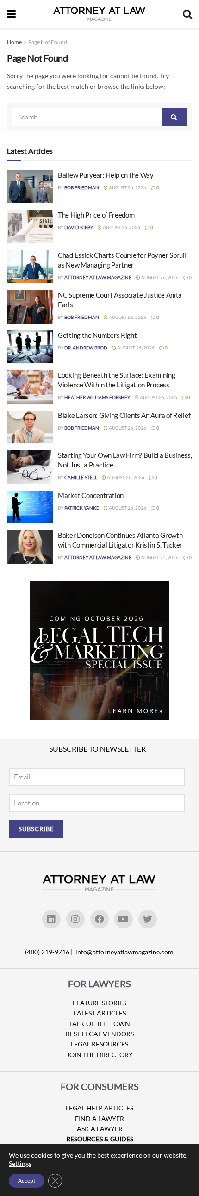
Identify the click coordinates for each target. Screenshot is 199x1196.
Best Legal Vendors (100, 1034)
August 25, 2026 (159, 557)
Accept (26, 1180)
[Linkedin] (51, 919)
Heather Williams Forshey (97, 397)
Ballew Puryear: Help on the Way (106, 175)
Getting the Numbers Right (97, 335)
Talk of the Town (99, 1024)
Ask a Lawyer (100, 1129)
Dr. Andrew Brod (85, 347)
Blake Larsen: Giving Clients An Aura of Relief (124, 415)
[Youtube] (123, 919)
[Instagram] (75, 919)
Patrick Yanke (81, 508)
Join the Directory (100, 1055)
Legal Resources (99, 1044)
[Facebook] (99, 919)
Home (14, 41)
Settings (20, 1163)
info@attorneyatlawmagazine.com (124, 952)
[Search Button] (174, 117)
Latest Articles (100, 1013)
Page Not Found (47, 41)
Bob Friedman (81, 187)
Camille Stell (80, 477)
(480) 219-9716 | (49, 952)
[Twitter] (147, 919)
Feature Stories (99, 1003)
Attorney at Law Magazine (97, 277)
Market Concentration (91, 495)
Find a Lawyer (99, 1118)
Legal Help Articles (99, 1108)
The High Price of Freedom (96, 215)
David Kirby (78, 227)
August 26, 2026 (127, 187)
